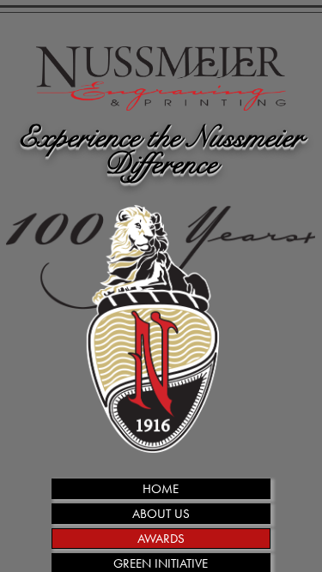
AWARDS (161, 538)
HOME (161, 488)
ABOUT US (161, 513)
